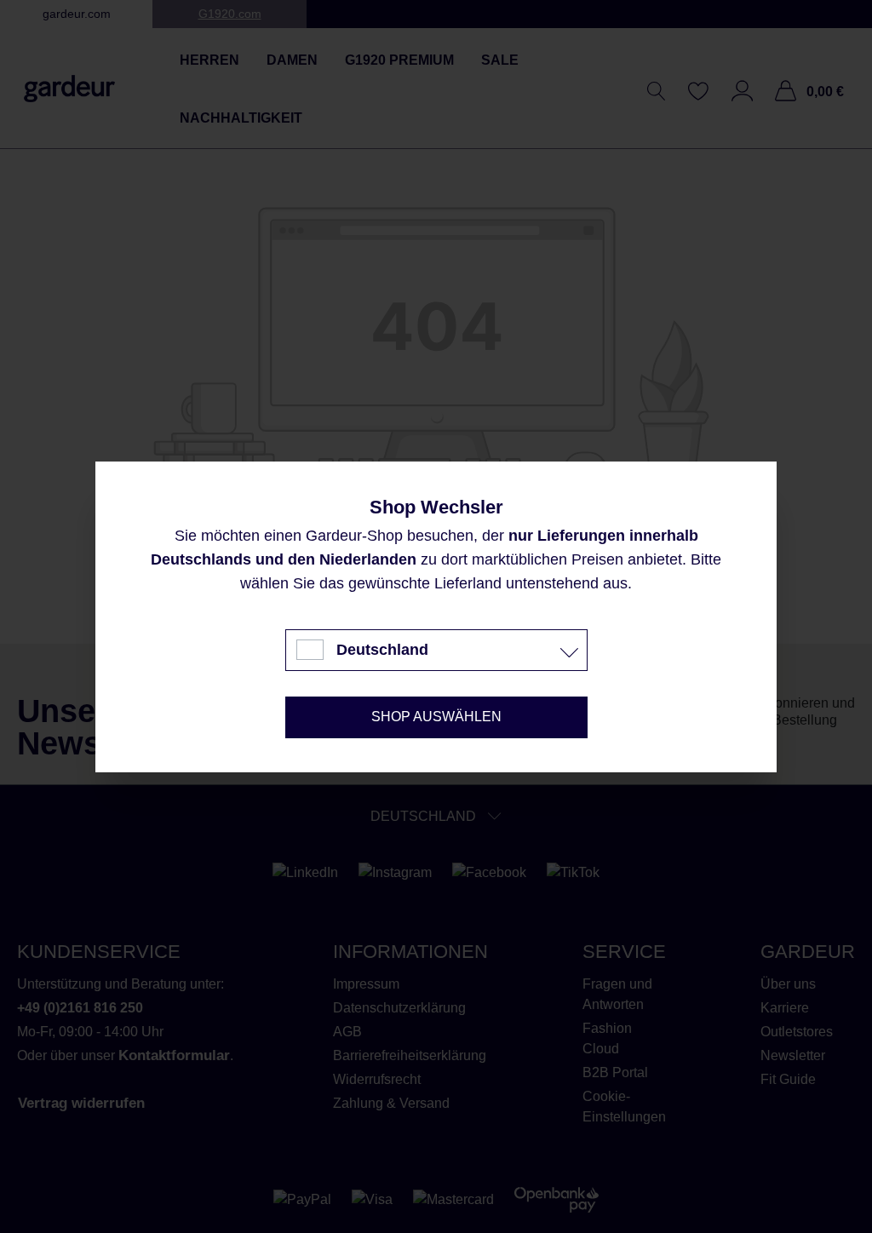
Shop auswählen (436, 716)
